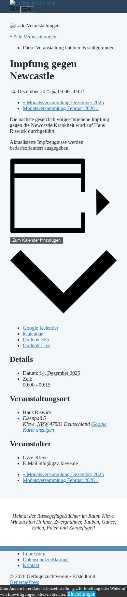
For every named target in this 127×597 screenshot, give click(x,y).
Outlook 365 (36, 339)
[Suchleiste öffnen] (15, 9)
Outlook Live (36, 345)
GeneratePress (24, 582)
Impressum (34, 553)
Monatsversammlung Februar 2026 (61, 108)
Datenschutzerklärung (45, 559)
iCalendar (33, 334)
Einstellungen (81, 594)
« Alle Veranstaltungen (33, 36)
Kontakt (31, 565)
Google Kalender (40, 328)
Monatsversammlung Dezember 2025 (63, 102)
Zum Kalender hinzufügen (36, 240)
